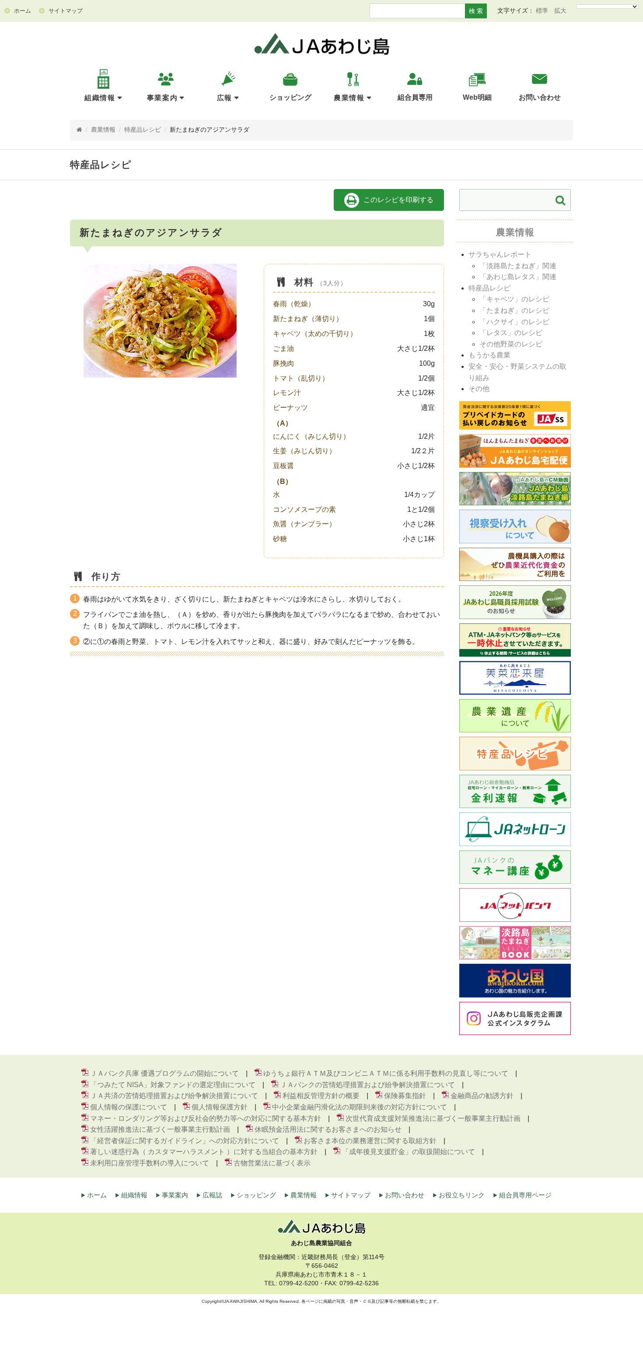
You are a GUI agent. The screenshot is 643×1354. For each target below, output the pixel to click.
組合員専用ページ (525, 1195)
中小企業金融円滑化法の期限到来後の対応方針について (359, 1107)
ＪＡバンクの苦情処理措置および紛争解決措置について (367, 1084)
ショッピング (256, 1195)
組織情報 (99, 97)
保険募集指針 (405, 1095)
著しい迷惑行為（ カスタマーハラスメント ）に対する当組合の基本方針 (204, 1151)
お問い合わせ (404, 1195)
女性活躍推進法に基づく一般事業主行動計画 (160, 1129)
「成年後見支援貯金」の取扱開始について (408, 1151)
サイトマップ (350, 1195)
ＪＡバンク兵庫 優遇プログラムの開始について (164, 1073)
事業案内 (162, 97)
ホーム (97, 1195)
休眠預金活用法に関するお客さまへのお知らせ (328, 1129)
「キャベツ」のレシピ (514, 299)
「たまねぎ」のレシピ (514, 310)
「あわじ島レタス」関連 (517, 276)
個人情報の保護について (128, 1107)
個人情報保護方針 (220, 1107)
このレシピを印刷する (398, 199)
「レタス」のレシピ (510, 332)
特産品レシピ (142, 129)
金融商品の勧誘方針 (482, 1095)
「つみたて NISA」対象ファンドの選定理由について (172, 1084)
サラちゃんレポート (499, 254)
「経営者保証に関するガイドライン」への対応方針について (184, 1140)
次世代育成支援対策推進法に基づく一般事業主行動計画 (433, 1118)
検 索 (476, 10)
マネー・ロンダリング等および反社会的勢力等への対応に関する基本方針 (205, 1118)
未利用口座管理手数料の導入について (149, 1163)
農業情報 (349, 97)
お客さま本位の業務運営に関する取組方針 (370, 1140)
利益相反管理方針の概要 (321, 1095)
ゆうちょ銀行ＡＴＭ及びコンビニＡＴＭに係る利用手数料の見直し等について (385, 1073)
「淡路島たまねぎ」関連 (517, 265)
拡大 (560, 10)
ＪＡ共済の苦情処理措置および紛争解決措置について (174, 1095)
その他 (478, 388)
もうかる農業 (489, 355)
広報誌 (212, 1195)
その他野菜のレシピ (510, 344)
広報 (224, 97)
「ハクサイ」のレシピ (514, 321)
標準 (542, 10)
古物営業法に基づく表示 (272, 1163)
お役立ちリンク (462, 1195)
